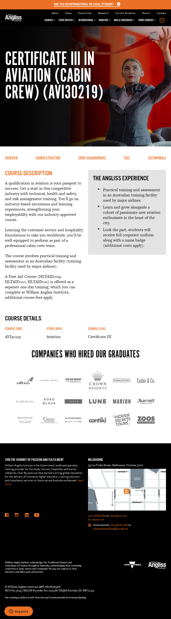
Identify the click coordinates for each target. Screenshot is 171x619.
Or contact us (96, 519)
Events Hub (84, 13)
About (55, 13)
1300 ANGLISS (97, 516)
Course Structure (48, 158)
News (68, 13)
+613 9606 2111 (118, 516)
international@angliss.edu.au (110, 529)
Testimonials (157, 158)
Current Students (125, 13)
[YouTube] (37, 515)
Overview (11, 158)
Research (103, 13)
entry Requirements (92, 158)
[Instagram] (17, 515)
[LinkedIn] (27, 515)
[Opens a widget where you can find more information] (18, 611)
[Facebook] (7, 515)
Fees (127, 158)
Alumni (146, 13)
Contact (161, 13)
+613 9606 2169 (119, 525)
